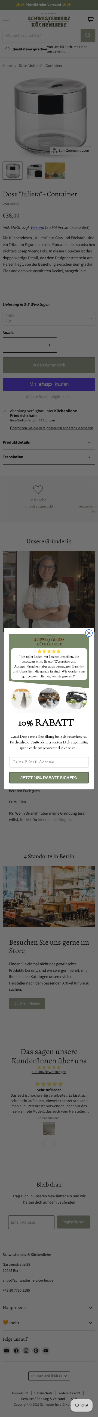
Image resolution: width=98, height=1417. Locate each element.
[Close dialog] (89, 632)
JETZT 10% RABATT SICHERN (48, 777)
